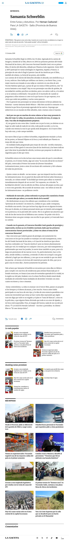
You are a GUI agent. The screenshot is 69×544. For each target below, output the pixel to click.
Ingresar (66, 3)
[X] (42, 538)
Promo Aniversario (60, 3)
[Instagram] (37, 538)
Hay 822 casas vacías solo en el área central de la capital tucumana (53, 343)
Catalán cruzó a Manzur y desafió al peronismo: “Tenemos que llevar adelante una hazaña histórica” (49, 456)
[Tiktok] (51, 538)
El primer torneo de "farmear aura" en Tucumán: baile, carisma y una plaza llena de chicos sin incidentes (49, 485)
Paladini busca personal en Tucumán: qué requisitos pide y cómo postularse (53, 334)
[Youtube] (57, 538)
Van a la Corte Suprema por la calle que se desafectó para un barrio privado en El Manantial (48, 514)
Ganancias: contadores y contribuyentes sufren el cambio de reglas (21, 388)
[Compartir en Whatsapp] (22, 35)
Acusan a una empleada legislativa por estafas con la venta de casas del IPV (22, 334)
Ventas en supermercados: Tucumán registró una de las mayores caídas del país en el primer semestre (19, 456)
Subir (62, 538)
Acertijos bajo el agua (50, 378)
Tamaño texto (13, 319)
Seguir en (57, 53)
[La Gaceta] (34, 3)
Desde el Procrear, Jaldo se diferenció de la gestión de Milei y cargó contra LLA (18, 427)
